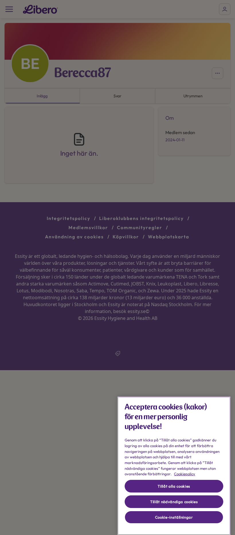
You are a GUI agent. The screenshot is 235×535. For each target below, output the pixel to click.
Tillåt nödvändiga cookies (174, 501)
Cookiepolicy (184, 474)
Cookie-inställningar (174, 517)
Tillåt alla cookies (174, 486)
